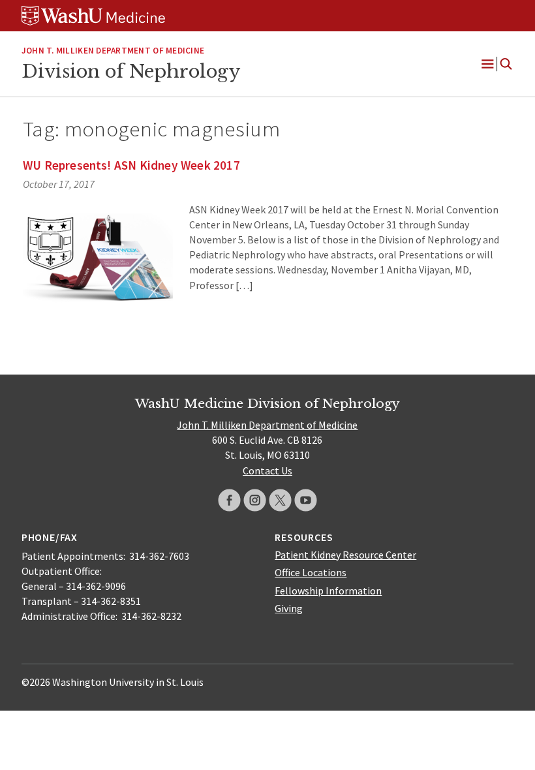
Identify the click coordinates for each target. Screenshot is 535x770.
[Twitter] (280, 500)
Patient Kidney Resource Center (345, 554)
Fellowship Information (328, 590)
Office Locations (310, 572)
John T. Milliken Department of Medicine (113, 50)
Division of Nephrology (131, 71)
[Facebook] (229, 500)
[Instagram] (254, 500)
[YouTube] (305, 500)
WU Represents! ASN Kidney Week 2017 (131, 165)
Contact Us (267, 470)
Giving (289, 608)
